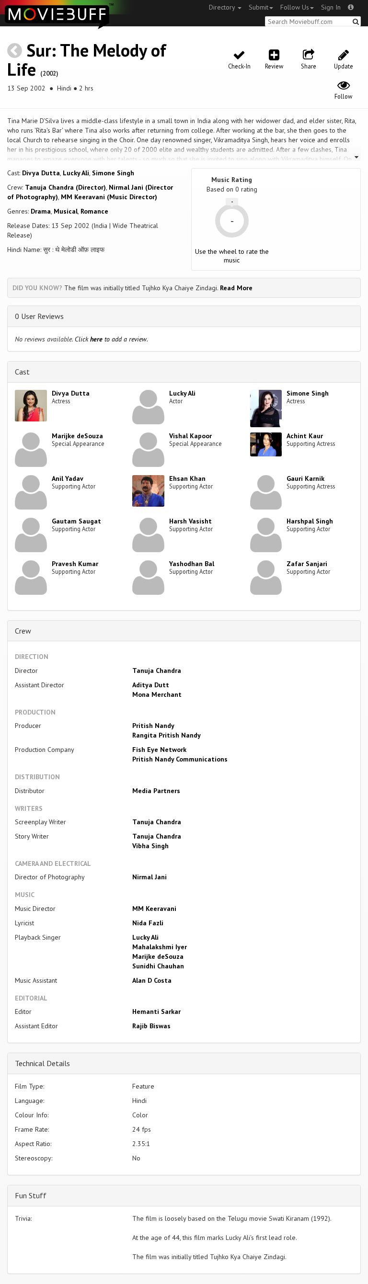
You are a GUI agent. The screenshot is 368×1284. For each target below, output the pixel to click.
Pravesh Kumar (75, 563)
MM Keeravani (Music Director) (109, 197)
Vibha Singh (150, 845)
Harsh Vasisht (190, 521)
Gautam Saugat (76, 521)
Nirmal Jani (149, 877)
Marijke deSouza (77, 436)
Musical (66, 211)
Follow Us (294, 7)
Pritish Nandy (153, 725)
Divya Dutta (41, 173)
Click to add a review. (111, 339)
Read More (236, 288)
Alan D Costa (152, 980)
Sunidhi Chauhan (158, 966)
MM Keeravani (154, 908)
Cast (22, 371)
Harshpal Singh (310, 521)
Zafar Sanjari (307, 563)
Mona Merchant (157, 694)
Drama (41, 211)
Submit (258, 7)
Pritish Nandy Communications (180, 759)
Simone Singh (113, 173)
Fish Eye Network (159, 749)
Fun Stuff (30, 1195)
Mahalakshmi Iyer (159, 947)
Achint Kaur (305, 436)
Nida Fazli (147, 923)
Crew (23, 631)
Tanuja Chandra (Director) (65, 187)
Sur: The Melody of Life (86, 59)
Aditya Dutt (150, 685)
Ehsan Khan (187, 478)
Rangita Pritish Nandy (166, 735)
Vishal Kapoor (190, 436)
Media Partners (156, 790)
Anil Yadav (67, 478)
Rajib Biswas (151, 1026)
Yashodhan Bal (191, 563)
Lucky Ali (76, 173)
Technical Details (42, 1063)
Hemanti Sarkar (156, 1011)
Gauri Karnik (305, 478)
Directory (223, 7)
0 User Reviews (39, 316)
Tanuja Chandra (156, 670)
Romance (94, 211)
